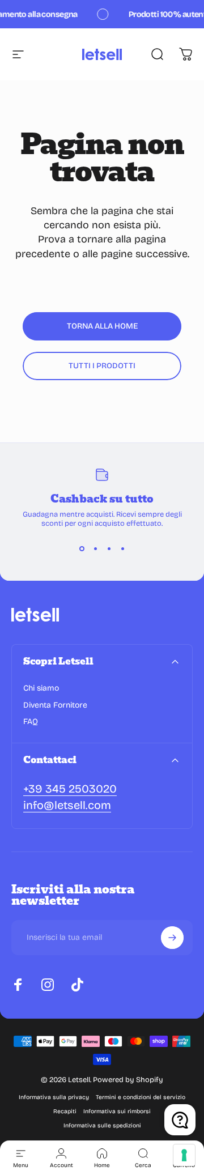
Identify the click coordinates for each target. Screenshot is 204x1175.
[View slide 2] (95, 548)
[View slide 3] (109, 548)
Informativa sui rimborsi (117, 1111)
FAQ (30, 721)
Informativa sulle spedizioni (102, 1125)
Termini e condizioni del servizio (140, 1097)
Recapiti (64, 1111)
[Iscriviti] (172, 937)
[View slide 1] (81, 548)
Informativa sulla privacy (54, 1097)
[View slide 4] (122, 548)
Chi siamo (41, 688)
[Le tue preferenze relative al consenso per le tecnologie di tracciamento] (184, 1155)
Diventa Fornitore (55, 705)
